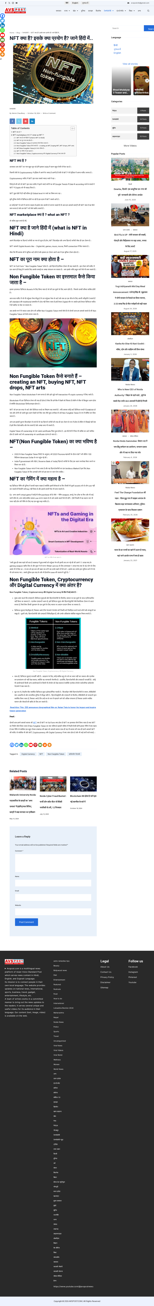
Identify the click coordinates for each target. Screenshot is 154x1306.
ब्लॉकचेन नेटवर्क (74, 754)
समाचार (58, 11)
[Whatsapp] (26, 745)
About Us (104, 967)
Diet (55, 975)
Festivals (57, 989)
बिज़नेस (98, 11)
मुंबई (55, 1205)
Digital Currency (28, 754)
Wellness (57, 1060)
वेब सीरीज (57, 1248)
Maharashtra (59, 1013)
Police (56, 1027)
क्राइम (90, 11)
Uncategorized (60, 1041)
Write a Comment (49, 113)
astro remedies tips (62, 961)
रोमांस (55, 1224)
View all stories (130, 64)
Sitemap (104, 987)
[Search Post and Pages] (148, 11)
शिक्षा (130, 11)
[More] (49, 745)
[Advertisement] (130, 581)
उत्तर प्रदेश (126, 230)
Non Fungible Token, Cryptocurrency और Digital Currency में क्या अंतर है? (41, 153)
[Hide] (1, 59)
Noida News (130, 384)
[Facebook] (6, 3)
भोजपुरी (56, 1187)
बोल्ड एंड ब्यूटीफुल (59, 1182)
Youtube (132, 982)
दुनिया (83, 11)
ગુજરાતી (85, 3)
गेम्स (55, 1121)
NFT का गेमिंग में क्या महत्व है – (25, 151)
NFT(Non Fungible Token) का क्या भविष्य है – (31, 148)
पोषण (55, 1168)
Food (56, 994)
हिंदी (67, 3)
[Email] (40, 745)
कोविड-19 (57, 1097)
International (59, 1003)
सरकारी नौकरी (58, 1266)
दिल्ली (130, 184)
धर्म (54, 1163)
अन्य (139, 11)
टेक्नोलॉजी (107, 11)
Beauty (56, 966)
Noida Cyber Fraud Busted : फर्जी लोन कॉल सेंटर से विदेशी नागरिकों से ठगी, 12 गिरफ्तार (53, 802)
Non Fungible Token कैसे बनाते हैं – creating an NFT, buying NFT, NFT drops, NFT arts (45, 146)
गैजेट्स (56, 1125)
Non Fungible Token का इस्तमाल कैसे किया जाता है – (33, 143)
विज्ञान (55, 1243)
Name (17, 876)
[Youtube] (31, 745)
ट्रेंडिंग (56, 1144)
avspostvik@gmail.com (140, 3)
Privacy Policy (107, 977)
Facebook (133, 967)
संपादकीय (56, 1257)
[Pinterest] (35, 745)
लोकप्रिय (130, 339)
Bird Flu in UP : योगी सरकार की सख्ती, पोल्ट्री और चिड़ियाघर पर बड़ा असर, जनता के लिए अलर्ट (130, 240)
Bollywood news (60, 970)
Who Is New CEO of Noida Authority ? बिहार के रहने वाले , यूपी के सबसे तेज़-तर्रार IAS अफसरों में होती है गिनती (130, 395)
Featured (57, 984)
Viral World (58, 1055)
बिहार (55, 1177)
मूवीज (55, 1210)
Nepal (56, 1017)
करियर (56, 1088)
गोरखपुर (56, 1130)
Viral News (58, 1046)
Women (57, 1064)
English (75, 3)
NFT (35, 722)
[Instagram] (13, 3)
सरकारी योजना (58, 1271)
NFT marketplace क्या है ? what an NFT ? (28, 135)
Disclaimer (105, 982)
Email (17, 891)
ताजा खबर (57, 1149)
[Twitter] (9, 3)
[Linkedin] (21, 745)
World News (58, 1069)
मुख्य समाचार (58, 1201)
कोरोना (56, 1093)
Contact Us (105, 972)
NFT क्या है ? (17, 132)
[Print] (45, 745)
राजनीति (56, 1215)
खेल (74, 11)
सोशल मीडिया (134, 436)
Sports (56, 1031)
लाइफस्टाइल (57, 1234)
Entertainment (59, 980)
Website (18, 905)
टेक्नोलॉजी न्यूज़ (58, 1140)
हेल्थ (55, 1281)
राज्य (65, 11)
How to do (58, 999)
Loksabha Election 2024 (64, 1008)
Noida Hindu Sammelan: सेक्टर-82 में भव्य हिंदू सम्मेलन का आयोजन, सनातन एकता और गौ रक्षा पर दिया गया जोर (130, 447)
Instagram (133, 972)
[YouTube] (16, 3)
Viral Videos (58, 1050)
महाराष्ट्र (56, 1196)
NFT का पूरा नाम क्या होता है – (25, 140)
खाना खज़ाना (130, 545)
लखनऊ (56, 1229)
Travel (56, 1036)
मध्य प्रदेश (57, 1191)
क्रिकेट (56, 1107)
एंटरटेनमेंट (120, 11)
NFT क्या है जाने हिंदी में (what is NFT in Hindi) (31, 138)
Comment (19, 851)
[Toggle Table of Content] (71, 128)
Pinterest (132, 977)
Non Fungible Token (56, 754)
